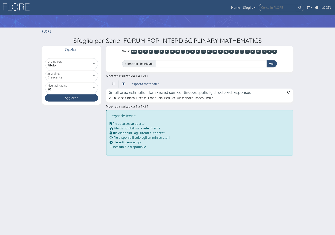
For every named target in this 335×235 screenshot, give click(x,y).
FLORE (46, 31)
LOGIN (326, 7)
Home (235, 7)
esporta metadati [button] (144, 84)
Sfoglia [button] (248, 7)
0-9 (134, 51)
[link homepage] (17, 7)
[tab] (114, 84)
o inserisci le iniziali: (139, 64)
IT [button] (308, 7)
